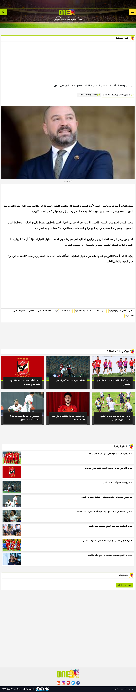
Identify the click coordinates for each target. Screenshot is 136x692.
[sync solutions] (42, 689)
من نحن (131, 689)
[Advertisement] (68, 67)
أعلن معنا (115, 689)
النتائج (119, 585)
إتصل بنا (123, 689)
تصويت (128, 585)
